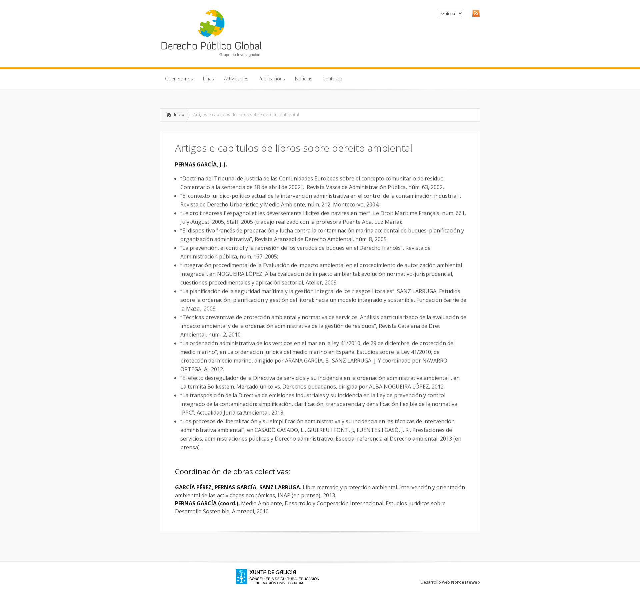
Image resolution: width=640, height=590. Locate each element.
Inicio (179, 114)
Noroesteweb (465, 582)
